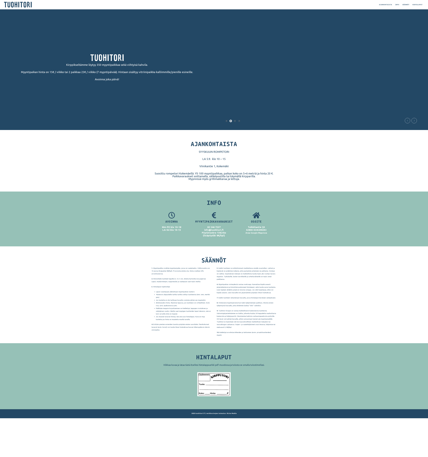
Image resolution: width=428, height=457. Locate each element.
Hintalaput (418, 4)
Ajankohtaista (385, 4)
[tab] (226, 121)
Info (397, 4)
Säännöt (405, 4)
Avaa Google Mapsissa (256, 233)
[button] (407, 120)
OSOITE (256, 221)
